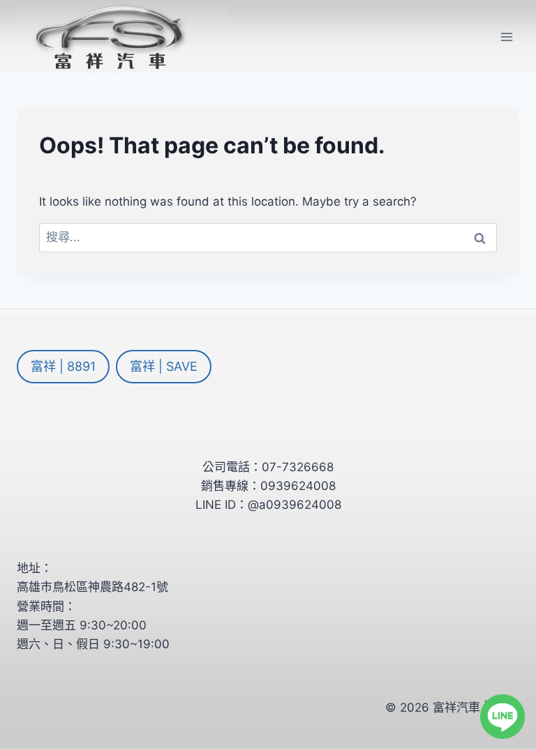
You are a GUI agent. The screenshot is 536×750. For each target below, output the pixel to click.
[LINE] (502, 716)
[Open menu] (506, 36)
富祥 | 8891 (63, 366)
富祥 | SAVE (164, 366)
